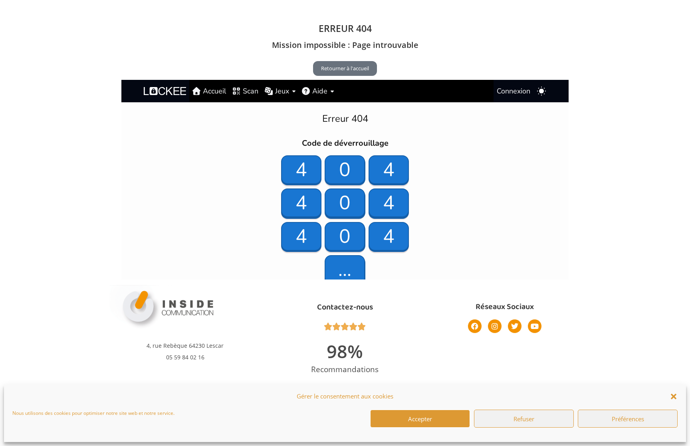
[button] (674, 396)
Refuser (524, 419)
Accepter (420, 419)
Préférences (628, 419)
